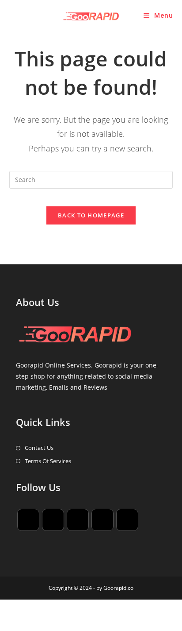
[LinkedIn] (78, 520)
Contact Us (39, 448)
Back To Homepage (91, 215)
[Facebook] (28, 520)
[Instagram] (53, 520)
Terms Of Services (48, 461)
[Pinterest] (102, 520)
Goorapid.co (118, 588)
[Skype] (127, 520)
